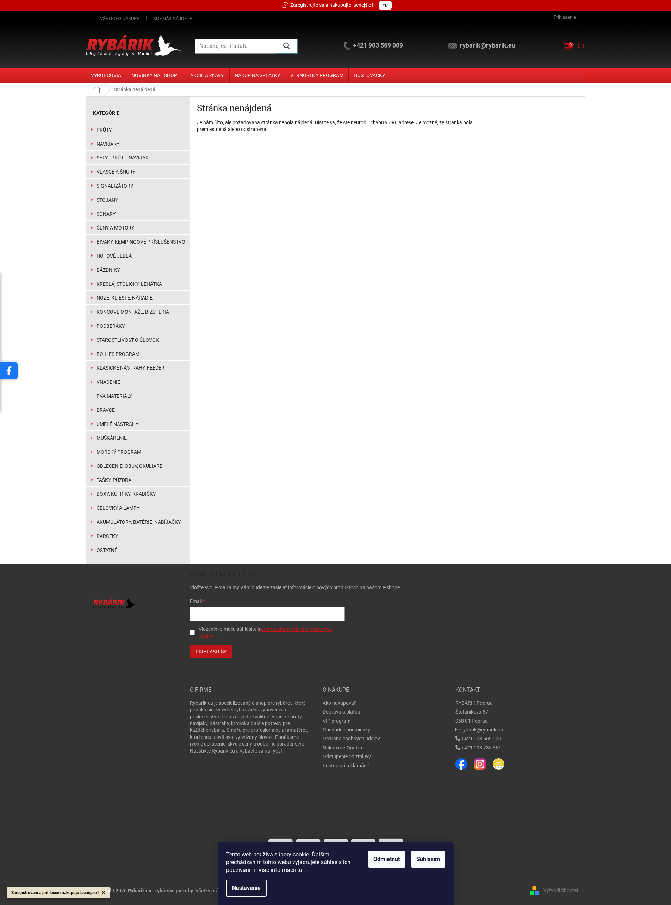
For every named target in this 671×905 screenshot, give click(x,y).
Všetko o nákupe (119, 18)
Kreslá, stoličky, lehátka (129, 284)
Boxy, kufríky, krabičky (126, 494)
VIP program (336, 721)
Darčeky (107, 536)
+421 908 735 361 (481, 747)
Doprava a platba (341, 712)
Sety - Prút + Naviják (123, 158)
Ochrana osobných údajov (351, 738)
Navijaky (108, 144)
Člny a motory (115, 228)
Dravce (106, 410)
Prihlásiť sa (211, 651)
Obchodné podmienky (346, 730)
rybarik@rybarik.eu (482, 730)
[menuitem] (106, 75)
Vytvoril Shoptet (560, 890)
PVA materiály (114, 396)
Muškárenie (112, 438)
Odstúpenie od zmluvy (347, 756)
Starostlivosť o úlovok (128, 340)
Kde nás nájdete (172, 18)
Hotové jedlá (114, 256)
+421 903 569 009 (481, 738)
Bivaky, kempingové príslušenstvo (141, 242)
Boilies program (118, 354)
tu (299, 870)
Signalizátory (115, 186)
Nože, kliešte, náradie (125, 298)
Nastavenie (246, 888)
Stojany (107, 200)
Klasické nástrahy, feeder (130, 368)
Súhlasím (428, 859)
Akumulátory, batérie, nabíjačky (139, 522)
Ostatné (107, 550)
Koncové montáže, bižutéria (133, 312)
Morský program (119, 452)
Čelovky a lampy (118, 508)
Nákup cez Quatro (342, 747)
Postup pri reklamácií (345, 765)
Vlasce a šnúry (116, 172)
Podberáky (111, 326)
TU (385, 5)
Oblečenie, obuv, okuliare (129, 466)
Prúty (104, 130)
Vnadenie (108, 382)
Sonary (106, 214)
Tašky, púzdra (114, 480)
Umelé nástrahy (117, 424)
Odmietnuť (386, 859)
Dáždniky (108, 270)
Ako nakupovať (339, 703)
